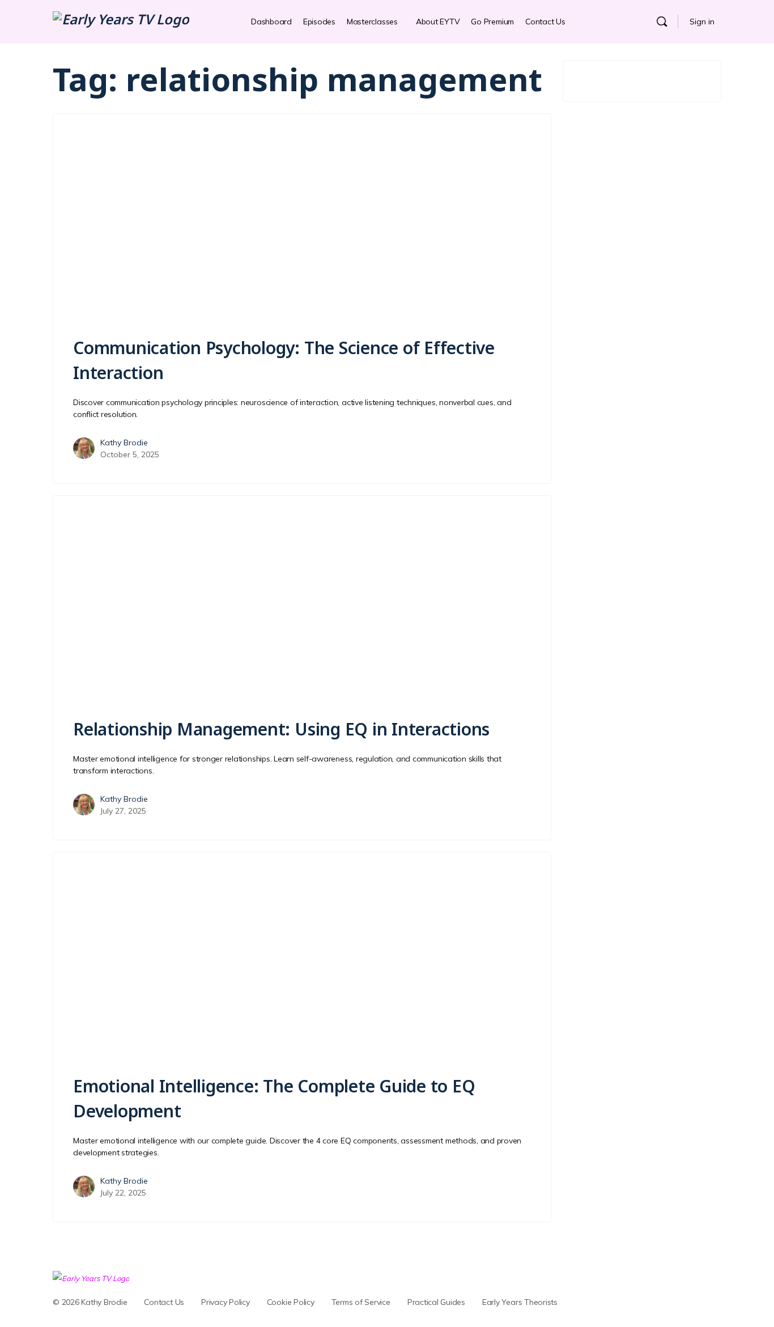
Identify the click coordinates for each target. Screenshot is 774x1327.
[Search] (661, 21)
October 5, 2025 (129, 454)
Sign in (702, 21)
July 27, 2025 (123, 811)
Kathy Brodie (124, 442)
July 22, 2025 (123, 1193)
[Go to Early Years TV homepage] (121, 21)
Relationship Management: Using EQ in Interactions (281, 729)
